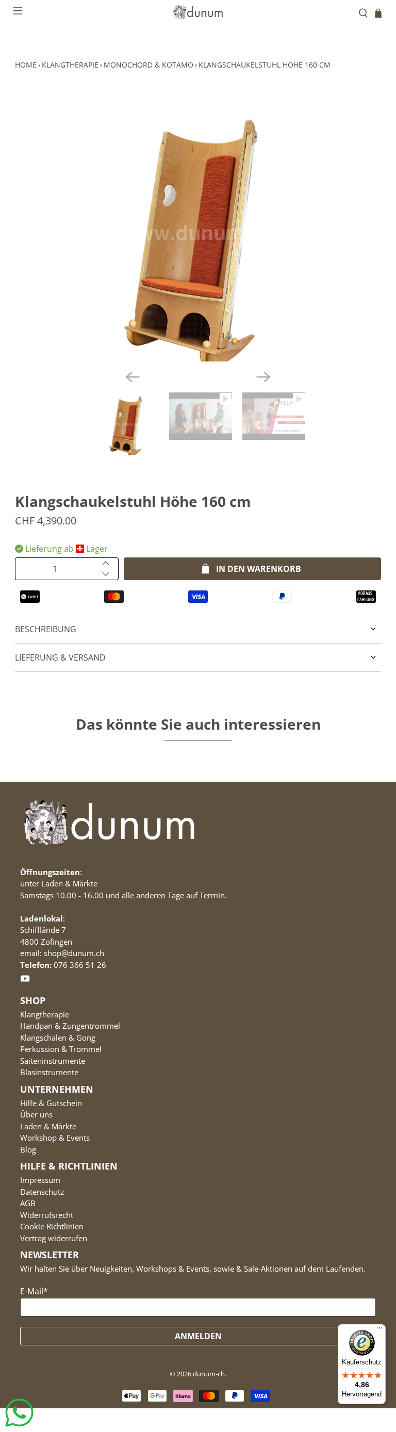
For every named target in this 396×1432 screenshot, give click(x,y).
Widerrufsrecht (46, 1215)
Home (26, 65)
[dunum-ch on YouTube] (25, 980)
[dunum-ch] (198, 12)
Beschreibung (45, 629)
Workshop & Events (55, 1137)
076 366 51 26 (80, 965)
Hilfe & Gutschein (51, 1103)
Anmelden (198, 1336)
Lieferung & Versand (60, 657)
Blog (28, 1149)
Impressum (40, 1180)
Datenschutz (42, 1192)
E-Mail (34, 1291)
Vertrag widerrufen (53, 1238)
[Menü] (379, 1330)
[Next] (263, 377)
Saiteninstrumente (52, 1061)
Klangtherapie (70, 65)
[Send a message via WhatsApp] (19, 1412)
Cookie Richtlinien (52, 1226)
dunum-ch (209, 1373)
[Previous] (132, 377)
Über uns (36, 1114)
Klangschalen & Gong (57, 1037)
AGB (28, 1203)
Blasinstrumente (49, 1072)
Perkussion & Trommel (61, 1049)
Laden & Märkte (48, 1126)
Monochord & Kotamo (148, 65)
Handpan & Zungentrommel (70, 1025)
